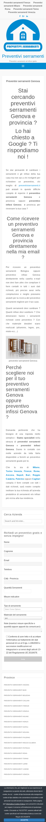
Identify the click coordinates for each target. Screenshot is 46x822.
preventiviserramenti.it (29, 185)
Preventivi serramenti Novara (16, 732)
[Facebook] (19, 16)
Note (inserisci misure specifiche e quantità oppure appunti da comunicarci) (22, 625)
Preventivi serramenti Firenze (17, 3)
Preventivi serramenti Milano (16, 716)
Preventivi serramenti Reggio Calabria (20, 743)
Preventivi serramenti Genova (16, 711)
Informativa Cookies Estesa (15, 804)
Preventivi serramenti (23, 56)
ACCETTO (24, 820)
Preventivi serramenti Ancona (16, 685)
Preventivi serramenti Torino (26, 9)
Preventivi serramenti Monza (16, 722)
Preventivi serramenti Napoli (16, 727)
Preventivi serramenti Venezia (21, 12)
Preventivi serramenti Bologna (17, 695)
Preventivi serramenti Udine (15, 764)
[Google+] (23, 16)
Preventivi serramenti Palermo (17, 737)
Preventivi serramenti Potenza (17, 748)
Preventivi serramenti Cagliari (16, 701)
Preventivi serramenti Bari (15, 690)
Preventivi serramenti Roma (15, 753)
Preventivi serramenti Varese (16, 769)
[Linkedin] (27, 16)
